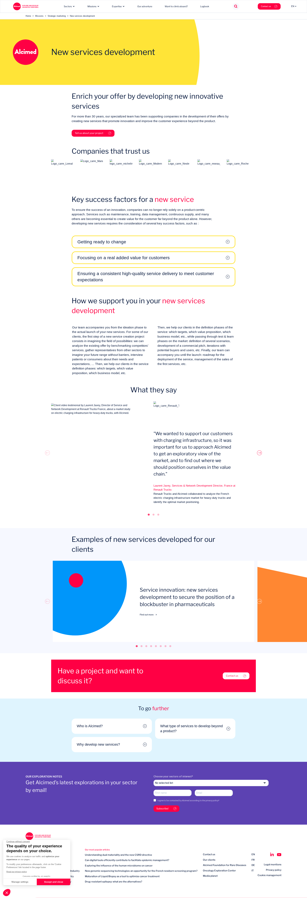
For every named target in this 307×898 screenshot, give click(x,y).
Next (259, 453)
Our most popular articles (97, 849)
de (253, 865)
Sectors (68, 6)
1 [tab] (148, 514)
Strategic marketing (57, 16)
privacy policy (212, 800)
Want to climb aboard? (176, 6)
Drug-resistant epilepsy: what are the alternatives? (113, 881)
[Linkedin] (272, 854)
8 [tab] (170, 646)
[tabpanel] (153, 453)
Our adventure (144, 6)
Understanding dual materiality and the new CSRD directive (118, 854)
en (253, 854)
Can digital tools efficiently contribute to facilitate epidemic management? (127, 860)
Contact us (266, 6)
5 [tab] (155, 646)
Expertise (117, 6)
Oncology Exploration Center (219, 870)
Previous (47, 453)
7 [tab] (165, 646)
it (253, 870)
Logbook (204, 6)
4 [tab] (151, 646)
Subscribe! (162, 808)
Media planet (210, 875)
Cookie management (269, 875)
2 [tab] (153, 514)
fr (253, 859)
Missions (91, 6)
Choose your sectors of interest (173, 776)
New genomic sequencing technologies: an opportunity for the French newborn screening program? (141, 870)
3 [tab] (158, 514)
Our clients (209, 859)
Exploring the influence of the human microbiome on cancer (119, 865)
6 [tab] (160, 646)
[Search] (236, 6)
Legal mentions (272, 864)
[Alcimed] (25, 6)
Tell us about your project (89, 133)
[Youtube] (279, 854)
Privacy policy (273, 870)
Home (28, 16)
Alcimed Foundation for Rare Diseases (224, 865)
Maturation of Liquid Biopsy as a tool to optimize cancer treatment (122, 876)
